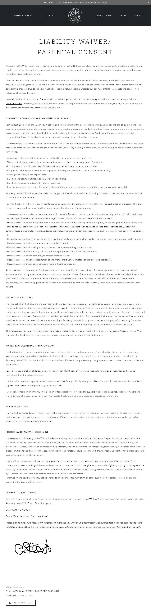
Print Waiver (22, 602)
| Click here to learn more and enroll (75, 2)
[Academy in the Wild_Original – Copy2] (75, 9)
